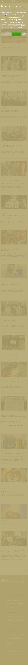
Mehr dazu (24, 34)
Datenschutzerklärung (7, 16)
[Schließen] (14, 2)
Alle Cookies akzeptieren (16, 34)
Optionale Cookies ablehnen (6, 34)
